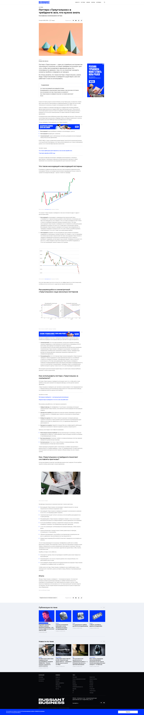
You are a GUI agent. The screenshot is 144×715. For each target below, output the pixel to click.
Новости (77, 2)
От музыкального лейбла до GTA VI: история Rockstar (80, 625)
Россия (91, 686)
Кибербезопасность (78, 686)
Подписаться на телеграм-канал (48, 597)
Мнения (88, 2)
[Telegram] (101, 702)
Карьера (75, 684)
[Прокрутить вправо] (104, 607)
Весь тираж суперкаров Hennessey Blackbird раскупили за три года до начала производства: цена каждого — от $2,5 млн (97, 661)
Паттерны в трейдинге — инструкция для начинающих (54, 397)
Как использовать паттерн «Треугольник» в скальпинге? (54, 92)
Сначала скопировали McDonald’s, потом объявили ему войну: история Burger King (62, 627)
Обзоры (93, 2)
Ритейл (91, 684)
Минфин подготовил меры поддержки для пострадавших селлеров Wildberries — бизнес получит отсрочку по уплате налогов (46, 662)
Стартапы (92, 688)
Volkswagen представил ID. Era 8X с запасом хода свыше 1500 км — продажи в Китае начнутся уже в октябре (63, 661)
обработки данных (40, 711)
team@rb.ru (75, 703)
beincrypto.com (48, 209)
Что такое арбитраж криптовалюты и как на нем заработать (55, 150)
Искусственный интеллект (79, 679)
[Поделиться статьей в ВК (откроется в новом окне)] (76, 20)
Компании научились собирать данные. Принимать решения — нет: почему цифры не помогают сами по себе (46, 627)
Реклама (75, 677)
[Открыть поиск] (104, 2)
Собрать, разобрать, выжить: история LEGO (96, 625)
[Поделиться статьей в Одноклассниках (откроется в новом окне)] (79, 20)
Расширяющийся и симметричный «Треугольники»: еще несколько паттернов (59, 90)
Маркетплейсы (93, 679)
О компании (41, 679)
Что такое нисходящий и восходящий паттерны (52, 88)
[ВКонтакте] (104, 702)
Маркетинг (92, 677)
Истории (83, 2)
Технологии (92, 690)
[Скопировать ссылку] (81, 20)
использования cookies (28, 711)
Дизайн (74, 688)
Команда (41, 677)
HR (73, 690)
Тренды (91, 692)
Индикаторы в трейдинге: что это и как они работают (53, 399)
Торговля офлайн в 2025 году (47, 153)
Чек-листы (58, 686)
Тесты (57, 688)
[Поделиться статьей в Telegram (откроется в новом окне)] (73, 20)
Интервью (98, 2)
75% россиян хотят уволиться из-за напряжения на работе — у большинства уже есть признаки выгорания (80, 661)
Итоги (41, 95)
